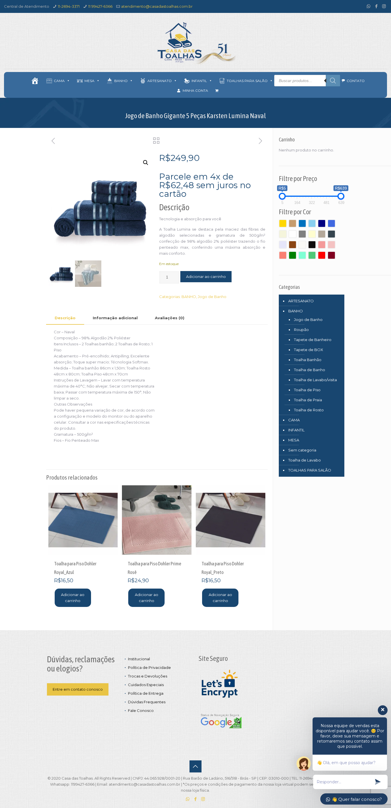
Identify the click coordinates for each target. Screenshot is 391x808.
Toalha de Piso (307, 390)
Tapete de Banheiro (312, 339)
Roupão (301, 329)
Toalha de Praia (308, 400)
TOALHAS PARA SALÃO (309, 470)
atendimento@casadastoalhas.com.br (157, 6)
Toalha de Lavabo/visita (315, 379)
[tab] (65, 317)
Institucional (139, 659)
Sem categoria (302, 450)
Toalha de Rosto (309, 410)
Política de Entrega (145, 693)
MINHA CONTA (195, 90)
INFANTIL (296, 430)
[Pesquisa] (333, 80)
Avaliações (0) (169, 318)
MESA (293, 440)
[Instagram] (384, 6)
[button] (146, 162)
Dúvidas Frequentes (146, 702)
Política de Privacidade (149, 667)
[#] (35, 80)
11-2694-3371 (69, 6)
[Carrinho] (217, 90)
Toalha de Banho (309, 369)
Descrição (65, 318)
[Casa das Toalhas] (195, 43)
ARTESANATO (301, 301)
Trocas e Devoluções (147, 676)
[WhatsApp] (369, 6)
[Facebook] (376, 6)
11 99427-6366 (100, 6)
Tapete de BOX (308, 349)
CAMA (294, 420)
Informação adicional (115, 318)
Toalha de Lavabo (304, 460)
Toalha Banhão (307, 359)
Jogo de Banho (212, 296)
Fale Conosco (141, 710)
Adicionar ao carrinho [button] (72, 597)
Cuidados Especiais (146, 684)
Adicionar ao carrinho (206, 276)
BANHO (188, 296)
